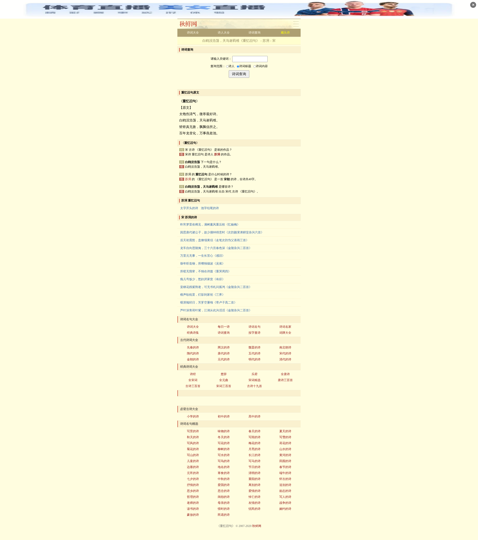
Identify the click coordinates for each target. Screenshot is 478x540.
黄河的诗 (285, 455)
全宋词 (192, 380)
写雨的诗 (254, 437)
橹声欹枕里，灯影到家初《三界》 (202, 294)
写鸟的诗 (224, 461)
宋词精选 (254, 380)
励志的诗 (285, 490)
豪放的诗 (193, 514)
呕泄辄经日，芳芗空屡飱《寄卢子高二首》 (208, 302)
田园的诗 (285, 461)
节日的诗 (254, 467)
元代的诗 (224, 359)
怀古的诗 (285, 478)
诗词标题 (245, 66)
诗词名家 (285, 326)
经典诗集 (193, 332)
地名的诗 (224, 467)
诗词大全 (193, 32)
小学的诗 (193, 416)
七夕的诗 (193, 478)
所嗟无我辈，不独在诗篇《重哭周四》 (205, 271)
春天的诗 (254, 431)
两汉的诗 (224, 347)
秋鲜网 (191, 24)
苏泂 (217, 154)
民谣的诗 (224, 514)
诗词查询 (254, 32)
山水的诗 (285, 449)
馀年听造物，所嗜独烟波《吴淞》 (202, 263)
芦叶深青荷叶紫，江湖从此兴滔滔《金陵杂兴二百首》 (216, 310)
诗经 (193, 374)
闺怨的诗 (224, 496)
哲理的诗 (193, 496)
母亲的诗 (224, 502)
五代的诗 (254, 353)
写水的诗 (224, 455)
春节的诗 (285, 467)
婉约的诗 (285, 508)
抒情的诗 (193, 484)
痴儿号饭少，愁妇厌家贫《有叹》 (202, 279)
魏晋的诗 (254, 347)
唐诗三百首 (285, 380)
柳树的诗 (224, 449)
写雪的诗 (285, 437)
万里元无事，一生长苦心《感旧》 (202, 255)
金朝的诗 (193, 359)
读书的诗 (193, 508)
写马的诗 (254, 461)
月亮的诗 (254, 449)
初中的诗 (224, 416)
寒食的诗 (224, 473)
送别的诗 (285, 484)
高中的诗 (254, 416)
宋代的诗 (285, 353)
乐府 (254, 374)
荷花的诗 (285, 443)
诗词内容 (262, 66)
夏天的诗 (285, 431)
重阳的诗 (254, 478)
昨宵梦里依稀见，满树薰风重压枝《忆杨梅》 (210, 224)
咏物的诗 (224, 431)
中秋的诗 (224, 478)
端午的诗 (285, 473)
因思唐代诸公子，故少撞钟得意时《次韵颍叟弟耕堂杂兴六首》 (222, 232)
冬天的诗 (224, 437)
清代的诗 (285, 359)
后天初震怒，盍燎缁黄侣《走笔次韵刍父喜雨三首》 (214, 240)
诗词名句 (254, 326)
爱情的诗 (254, 490)
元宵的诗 (193, 473)
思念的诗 (224, 490)
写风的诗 (193, 443)
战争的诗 (285, 502)
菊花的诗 (193, 449)
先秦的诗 (193, 347)
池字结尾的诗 (210, 208)
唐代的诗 (224, 353)
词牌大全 (285, 332)
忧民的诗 (254, 508)
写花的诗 (224, 443)
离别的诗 (254, 484)
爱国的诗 (224, 484)
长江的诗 (254, 455)
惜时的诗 (224, 508)
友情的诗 (254, 502)
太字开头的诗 (189, 208)
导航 (296, 24)
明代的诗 (254, 359)
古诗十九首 (254, 386)
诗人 (232, 66)
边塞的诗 (193, 467)
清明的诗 (254, 473)
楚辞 (224, 374)
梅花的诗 (254, 443)
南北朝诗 (285, 347)
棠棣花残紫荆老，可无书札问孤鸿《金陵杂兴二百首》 (216, 287)
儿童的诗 (193, 461)
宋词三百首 (223, 386)
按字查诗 (254, 332)
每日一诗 (224, 326)
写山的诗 (193, 455)
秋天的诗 (193, 437)
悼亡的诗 (254, 496)
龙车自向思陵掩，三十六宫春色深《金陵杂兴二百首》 (216, 248)
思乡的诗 (193, 490)
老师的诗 (193, 502)
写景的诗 (193, 431)
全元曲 (223, 380)
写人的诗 (285, 496)
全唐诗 (285, 374)
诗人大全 (224, 32)
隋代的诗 (193, 353)
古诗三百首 (192, 386)
